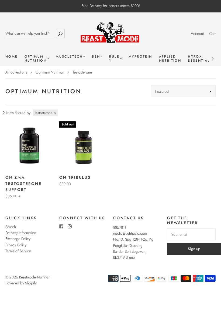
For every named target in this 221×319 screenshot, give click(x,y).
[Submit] (60, 33)
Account (197, 33)
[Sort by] (183, 91)
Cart (212, 33)
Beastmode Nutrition (34, 277)
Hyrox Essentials (200, 59)
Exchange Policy (17, 238)
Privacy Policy (15, 245)
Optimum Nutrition (36, 59)
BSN (96, 57)
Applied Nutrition (170, 59)
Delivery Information (20, 232)
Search (10, 227)
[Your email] (191, 234)
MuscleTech (69, 57)
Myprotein (140, 57)
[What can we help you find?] (30, 33)
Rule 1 (114, 59)
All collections (16, 72)
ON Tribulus (75, 177)
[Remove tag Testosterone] (45, 112)
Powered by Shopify (21, 283)
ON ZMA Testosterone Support (23, 183)
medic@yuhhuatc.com (130, 233)
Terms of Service (18, 251)
